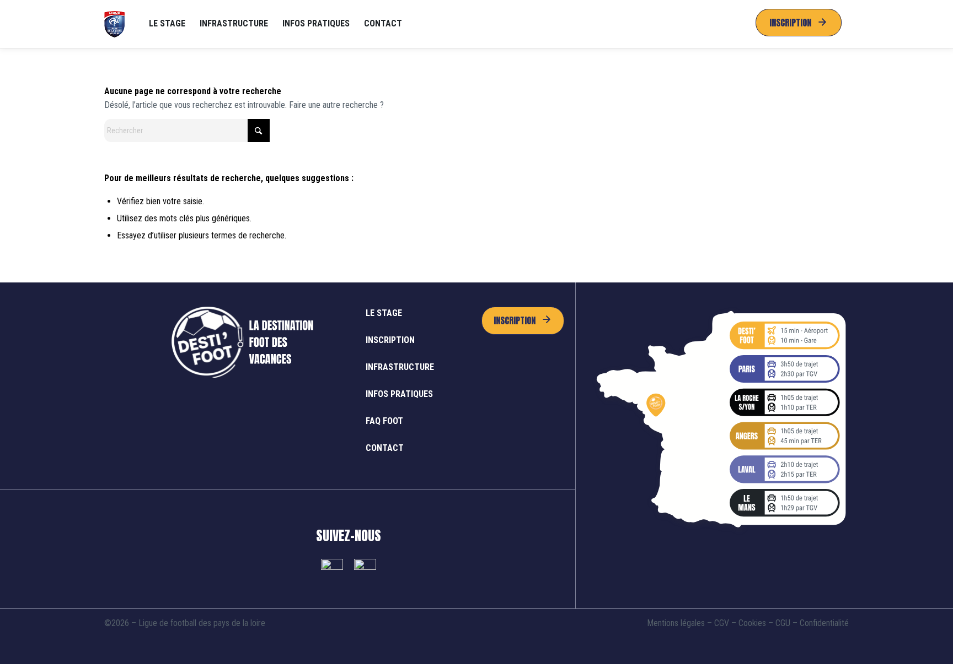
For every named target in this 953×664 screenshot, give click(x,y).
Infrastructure (400, 367)
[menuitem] (167, 24)
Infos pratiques (399, 394)
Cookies (752, 623)
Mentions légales (676, 623)
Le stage (384, 313)
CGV (721, 623)
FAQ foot (384, 421)
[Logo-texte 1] (114, 24)
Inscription (390, 340)
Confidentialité (824, 623)
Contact (385, 448)
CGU (782, 623)
